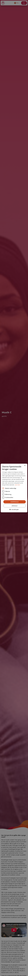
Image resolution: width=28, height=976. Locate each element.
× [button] (24, 465)
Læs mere (17, 484)
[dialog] (14, 488)
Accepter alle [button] (15, 501)
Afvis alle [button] (14, 505)
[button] (14, 509)
